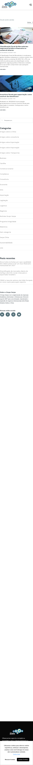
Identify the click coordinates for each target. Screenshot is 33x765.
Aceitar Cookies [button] (23, 759)
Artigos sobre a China (8, 132)
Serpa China (4, 237)
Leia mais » (3, 69)
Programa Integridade (8, 222)
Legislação (4, 200)
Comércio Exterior (6, 169)
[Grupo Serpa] (9, 4)
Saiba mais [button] (16, 754)
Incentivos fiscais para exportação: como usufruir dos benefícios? (16, 95)
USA (1, 248)
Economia (3, 185)
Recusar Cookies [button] (10, 759)
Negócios (3, 211)
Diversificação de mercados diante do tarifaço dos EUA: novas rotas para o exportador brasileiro (14, 273)
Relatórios (3, 227)
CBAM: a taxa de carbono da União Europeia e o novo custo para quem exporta (16, 281)
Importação (4, 195)
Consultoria (4, 179)
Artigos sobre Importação (9, 148)
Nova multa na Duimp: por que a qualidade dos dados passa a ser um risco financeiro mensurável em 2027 (15, 264)
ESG (1, 190)
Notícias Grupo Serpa (8, 216)
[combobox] (16, 120)
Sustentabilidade (6, 243)
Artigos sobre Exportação (9, 142)
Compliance (4, 174)
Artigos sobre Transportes (10, 153)
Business (3, 158)
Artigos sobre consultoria (9, 137)
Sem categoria (5, 232)
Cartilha (3, 163)
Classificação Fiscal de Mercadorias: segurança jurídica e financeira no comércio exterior (14, 48)
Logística (3, 206)
